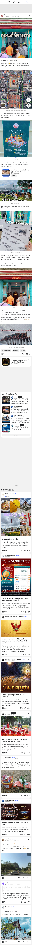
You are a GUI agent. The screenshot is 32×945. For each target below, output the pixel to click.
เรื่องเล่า (23, 350)
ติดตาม (9, 15)
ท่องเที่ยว (15, 350)
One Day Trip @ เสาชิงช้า (10, 539)
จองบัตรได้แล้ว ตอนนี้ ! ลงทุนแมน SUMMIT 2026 (15, 824)
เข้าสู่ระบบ (28, 2)
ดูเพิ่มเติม (8, 609)
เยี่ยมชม (14, 175)
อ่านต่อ (4, 547)
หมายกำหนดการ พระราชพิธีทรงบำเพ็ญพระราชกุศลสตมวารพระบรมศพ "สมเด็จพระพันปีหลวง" (15, 641)
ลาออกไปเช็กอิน (6, 350)
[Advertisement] (16, 8)
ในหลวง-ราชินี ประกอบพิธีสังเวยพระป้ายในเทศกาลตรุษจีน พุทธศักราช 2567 (14, 740)
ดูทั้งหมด (16, 435)
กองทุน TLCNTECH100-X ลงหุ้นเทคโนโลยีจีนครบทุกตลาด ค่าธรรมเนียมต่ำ (15, 599)
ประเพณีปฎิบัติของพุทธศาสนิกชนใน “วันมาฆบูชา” (13, 696)
